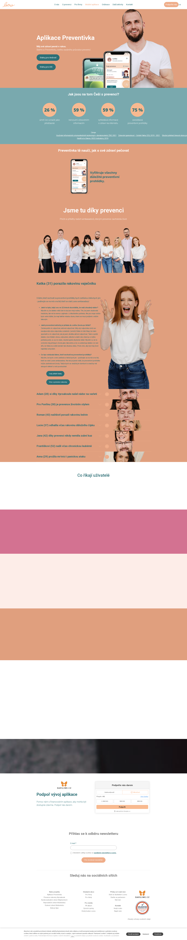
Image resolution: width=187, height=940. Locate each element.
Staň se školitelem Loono (118, 895)
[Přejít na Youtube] (97, 882)
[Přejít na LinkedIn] (104, 882)
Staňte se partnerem (118, 897)
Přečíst (39, 587)
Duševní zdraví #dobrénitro (54, 905)
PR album (88, 906)
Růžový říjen (54, 908)
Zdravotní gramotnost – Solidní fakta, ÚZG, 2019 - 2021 (139, 135)
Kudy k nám (118, 908)
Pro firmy (88, 895)
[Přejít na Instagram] (90, 882)
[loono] (9, 5)
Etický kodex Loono (89, 911)
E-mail (73, 843)
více (72, 936)
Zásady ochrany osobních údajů (139, 919)
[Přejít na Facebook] (83, 882)
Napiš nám (118, 911)
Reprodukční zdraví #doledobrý (54, 903)
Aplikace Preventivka (54, 895)
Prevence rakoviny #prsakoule (54, 897)
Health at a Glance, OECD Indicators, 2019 (92, 138)
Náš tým (118, 900)
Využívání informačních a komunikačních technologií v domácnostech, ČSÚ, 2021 (86, 135)
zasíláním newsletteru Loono (105, 853)
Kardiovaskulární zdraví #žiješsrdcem (54, 900)
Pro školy (88, 897)
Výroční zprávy (88, 908)
